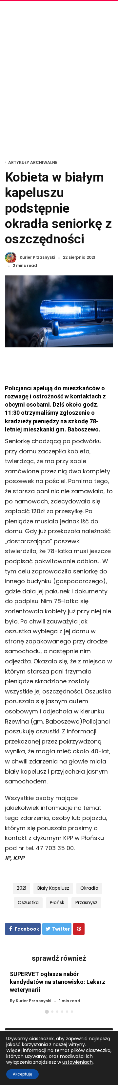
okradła (89, 888)
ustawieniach (77, 1062)
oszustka (28, 902)
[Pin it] (79, 929)
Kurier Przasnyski (37, 257)
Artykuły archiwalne (32, 162)
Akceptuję (22, 1074)
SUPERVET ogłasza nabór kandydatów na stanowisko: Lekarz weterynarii (57, 982)
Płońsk (57, 902)
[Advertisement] (59, 78)
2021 (21, 888)
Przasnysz (86, 902)
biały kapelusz (53, 888)
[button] (47, 1011)
